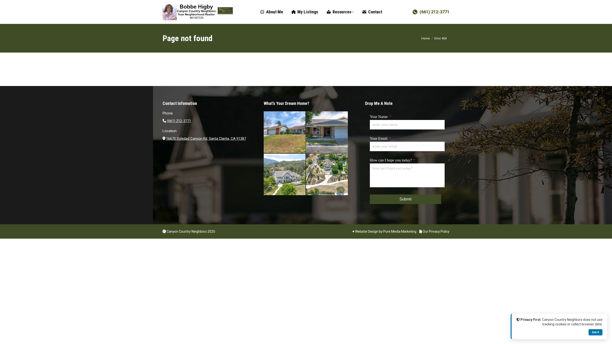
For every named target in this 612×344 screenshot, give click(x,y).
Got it (595, 332)
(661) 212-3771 (434, 11)
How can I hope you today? (391, 160)
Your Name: (379, 117)
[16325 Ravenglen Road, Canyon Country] (285, 175)
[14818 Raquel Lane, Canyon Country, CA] (285, 132)
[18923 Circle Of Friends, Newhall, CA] (327, 132)
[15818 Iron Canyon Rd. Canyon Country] (327, 175)
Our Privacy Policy (435, 231)
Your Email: (379, 138)
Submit (405, 199)
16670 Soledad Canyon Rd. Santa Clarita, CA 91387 (206, 138)
